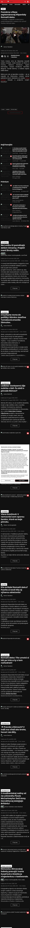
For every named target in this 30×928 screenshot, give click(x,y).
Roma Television (8, 47)
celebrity (7, 109)
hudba (2, 109)
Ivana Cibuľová (8, 325)
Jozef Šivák (24, 255)
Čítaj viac (15, 288)
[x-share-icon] (5, 57)
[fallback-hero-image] (6, 150)
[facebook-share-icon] (2, 57)
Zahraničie (17, 4)
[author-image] (2, 47)
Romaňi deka (14, 109)
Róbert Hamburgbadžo (14, 255)
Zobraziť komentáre (15, 112)
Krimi (11, 4)
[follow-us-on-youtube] (27, 56)
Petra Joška (4, 255)
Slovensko (4, 4)
